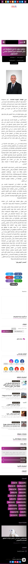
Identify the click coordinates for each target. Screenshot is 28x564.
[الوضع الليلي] (24, 560)
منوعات (14, 483)
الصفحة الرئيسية (20, 60)
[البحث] (2, 2)
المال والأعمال (12, 60)
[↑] (14, 557)
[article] (14, 301)
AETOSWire (23, 543)
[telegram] (8, 2)
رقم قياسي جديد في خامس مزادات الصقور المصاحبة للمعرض (15, 539)
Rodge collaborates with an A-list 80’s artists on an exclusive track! (11, 425)
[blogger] (13, 2)
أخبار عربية (22, 483)
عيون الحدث (8, 559)
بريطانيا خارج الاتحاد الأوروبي (13, 405)
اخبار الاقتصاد (12, 496)
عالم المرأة (11, 486)
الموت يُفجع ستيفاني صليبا (13, 414)
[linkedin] (20, 2)
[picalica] (8, 562)
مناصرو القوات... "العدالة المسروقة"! (11, 395)
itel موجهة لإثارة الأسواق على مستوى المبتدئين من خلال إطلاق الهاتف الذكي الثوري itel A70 (11, 385)
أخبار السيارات (14, 512)
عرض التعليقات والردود (7, 331)
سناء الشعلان (21, 499)
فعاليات (22, 512)
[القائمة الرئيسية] (3, 42)
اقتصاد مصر (13, 515)
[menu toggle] (25, 2)
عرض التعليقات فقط (18, 331)
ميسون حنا (21, 509)
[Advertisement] (14, 23)
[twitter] (15, 2)
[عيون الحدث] (14, 6)
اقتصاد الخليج (12, 505)
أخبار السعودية (12, 509)
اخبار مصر (22, 515)
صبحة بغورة (10, 502)
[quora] (10, 2)
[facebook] (10, 562)
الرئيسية (21, 42)
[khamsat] (6, 2)
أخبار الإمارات (21, 496)
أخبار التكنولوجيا (20, 502)
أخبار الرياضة (21, 489)
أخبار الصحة (21, 505)
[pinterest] (18, 2)
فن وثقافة (13, 492)
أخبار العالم (21, 492)
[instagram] (18, 562)
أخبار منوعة (12, 489)
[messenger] (22, 2)
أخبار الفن (12, 499)
